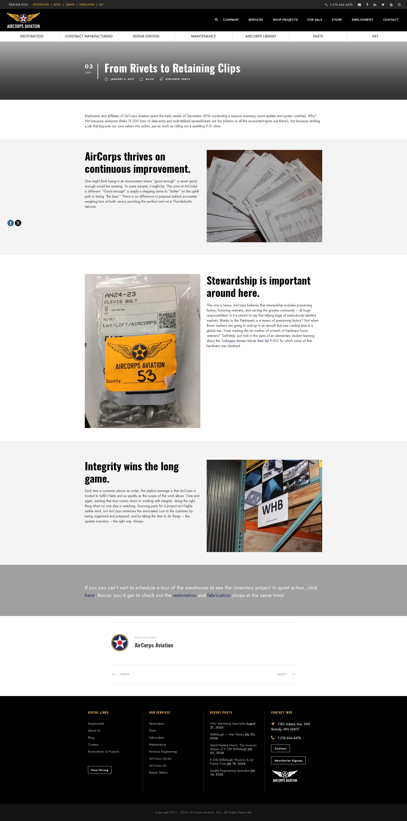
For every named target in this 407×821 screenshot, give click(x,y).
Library (70, 5)
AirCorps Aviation (154, 645)
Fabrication (87, 5)
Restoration (41, 5)
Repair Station (146, 36)
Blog (150, 79)
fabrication (219, 595)
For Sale (314, 20)
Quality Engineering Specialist (230, 770)
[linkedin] (375, 4)
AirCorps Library (260, 36)
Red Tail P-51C (268, 340)
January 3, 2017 (122, 79)
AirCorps (173, 79)
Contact (391, 20)
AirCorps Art (157, 765)
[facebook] (367, 4)
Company (231, 20)
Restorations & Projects (103, 751)
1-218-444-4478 (341, 4)
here (90, 595)
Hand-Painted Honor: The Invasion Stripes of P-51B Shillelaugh (233, 747)
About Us (94, 730)
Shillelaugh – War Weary (227, 734)
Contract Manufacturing (89, 36)
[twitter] (383, 4)
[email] (359, 4)
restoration (184, 595)
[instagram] (399, 4)
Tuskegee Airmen (233, 340)
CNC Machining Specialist (227, 723)
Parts (318, 36)
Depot (57, 5)
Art (101, 5)
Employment (362, 20)
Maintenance (203, 36)
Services (255, 20)
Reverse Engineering (163, 751)
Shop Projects (285, 20)
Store (337, 20)
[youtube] (391, 4)
